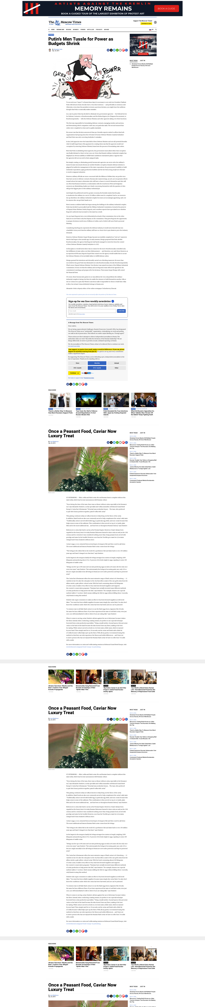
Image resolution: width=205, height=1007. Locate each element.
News (53, 29)
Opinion (82, 29)
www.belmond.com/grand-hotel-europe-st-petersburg (83, 647)
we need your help (74, 346)
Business (76, 29)
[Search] (156, 30)
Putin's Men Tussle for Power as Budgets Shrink (80, 41)
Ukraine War (60, 29)
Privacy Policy (82, 314)
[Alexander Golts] (50, 50)
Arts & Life (90, 29)
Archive (106, 29)
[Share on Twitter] (111, 50)
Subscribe (121, 311)
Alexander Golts (58, 49)
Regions (68, 29)
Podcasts (99, 29)
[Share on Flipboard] (123, 50)
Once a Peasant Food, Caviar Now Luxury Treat (82, 433)
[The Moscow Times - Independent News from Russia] (64, 22)
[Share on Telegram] (114, 50)
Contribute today (146, 23)
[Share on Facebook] (108, 50)
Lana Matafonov (54, 441)
